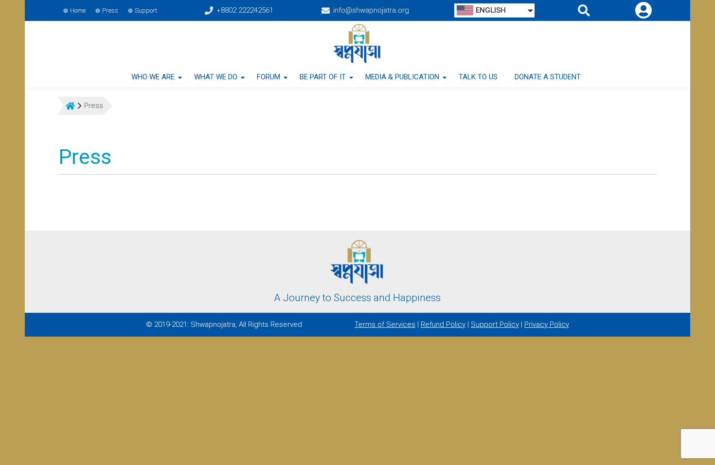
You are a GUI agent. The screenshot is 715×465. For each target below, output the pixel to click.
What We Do (215, 76)
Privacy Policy (546, 324)
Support (146, 10)
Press (110, 10)
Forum (268, 76)
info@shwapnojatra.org (371, 10)
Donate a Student (548, 76)
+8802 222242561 (244, 10)
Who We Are (153, 76)
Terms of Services (385, 324)
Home (78, 10)
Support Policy (495, 324)
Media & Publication (402, 76)
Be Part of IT (323, 76)
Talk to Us (478, 76)
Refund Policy (443, 324)
